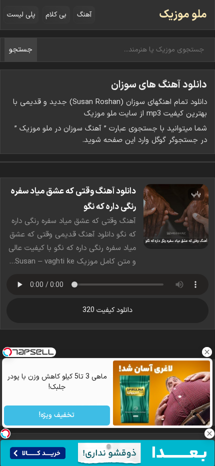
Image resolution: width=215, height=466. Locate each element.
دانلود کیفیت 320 (107, 310)
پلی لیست (21, 15)
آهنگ (84, 15)
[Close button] (207, 352)
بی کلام (56, 15)
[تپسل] (5, 433)
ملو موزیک (183, 14)
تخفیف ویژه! (57, 415)
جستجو (20, 50)
